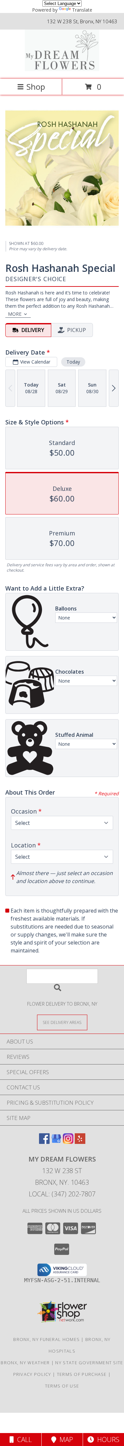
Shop (35, 86)
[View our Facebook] (44, 1142)
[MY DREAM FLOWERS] (62, 69)
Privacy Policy (32, 1374)
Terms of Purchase (82, 1374)
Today (73, 362)
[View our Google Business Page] (56, 1142)
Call (23, 1439)
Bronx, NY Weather (25, 1363)
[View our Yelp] (80, 1142)
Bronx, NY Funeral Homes (46, 1339)
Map (64, 1439)
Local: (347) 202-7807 (62, 1193)
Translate (82, 10)
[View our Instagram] (68, 1142)
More (14, 314)
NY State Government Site (89, 1363)
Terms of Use (62, 1386)
